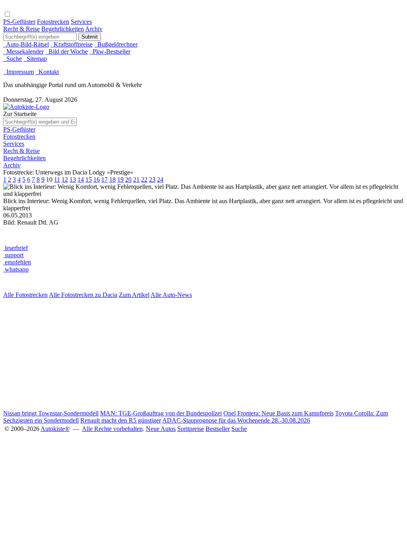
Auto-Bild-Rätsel (26, 44)
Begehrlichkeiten (62, 28)
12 (65, 179)
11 (57, 179)
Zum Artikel (134, 294)
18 (112, 179)
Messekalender (23, 51)
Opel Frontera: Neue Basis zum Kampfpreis (278, 413)
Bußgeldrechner (116, 44)
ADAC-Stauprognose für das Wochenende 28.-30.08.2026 (236, 420)
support (13, 255)
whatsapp (16, 269)
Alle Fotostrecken (25, 294)
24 (160, 179)
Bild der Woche (66, 51)
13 (73, 179)
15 (88, 179)
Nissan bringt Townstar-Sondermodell (51, 413)
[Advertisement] (203, 354)
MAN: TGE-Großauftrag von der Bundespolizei (161, 413)
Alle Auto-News (171, 294)
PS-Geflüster (19, 21)
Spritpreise (190, 428)
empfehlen (17, 262)
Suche (12, 58)
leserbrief (15, 247)
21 (136, 179)
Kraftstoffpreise (71, 44)
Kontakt (47, 71)
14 (81, 179)
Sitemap (35, 58)
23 (152, 179)
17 (104, 179)
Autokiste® (55, 428)
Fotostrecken (53, 21)
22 (144, 179)
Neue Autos (161, 428)
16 (96, 179)
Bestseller (217, 428)
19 (120, 179)
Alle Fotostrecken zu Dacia (83, 294)
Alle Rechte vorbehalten (112, 428)
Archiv (94, 28)
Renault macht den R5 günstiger (120, 420)
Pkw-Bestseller (109, 51)
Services (81, 21)
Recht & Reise (21, 28)
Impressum (18, 71)
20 (128, 179)
